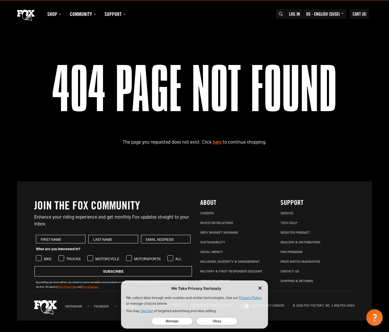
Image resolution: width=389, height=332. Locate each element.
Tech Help (289, 223)
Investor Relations (216, 223)
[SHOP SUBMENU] (60, 14)
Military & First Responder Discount (231, 271)
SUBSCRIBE (113, 271)
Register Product (295, 233)
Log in (294, 14)
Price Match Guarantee (300, 262)
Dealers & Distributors (300, 242)
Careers (207, 213)
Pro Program (291, 252)
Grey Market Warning (219, 233)
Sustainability (212, 242)
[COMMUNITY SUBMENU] (95, 14)
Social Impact (211, 252)
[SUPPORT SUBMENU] (124, 14)
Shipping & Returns (297, 281)
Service (287, 213)
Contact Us (290, 271)
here (217, 142)
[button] (374, 317)
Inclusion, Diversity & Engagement (230, 262)
